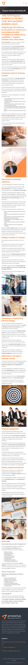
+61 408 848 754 (11, 647)
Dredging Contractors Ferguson (10, 580)
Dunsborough (18, 599)
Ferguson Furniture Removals (10, 578)
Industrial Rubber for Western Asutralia (12, 584)
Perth (23, 597)
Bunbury (7, 599)
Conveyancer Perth (8, 585)
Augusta (6, 601)
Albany (10, 601)
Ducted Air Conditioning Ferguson (11, 583)
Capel (16, 603)
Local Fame (19, 662)
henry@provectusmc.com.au (14, 651)
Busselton (12, 599)
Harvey (3, 603)
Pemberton (20, 601)
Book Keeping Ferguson (9, 581)
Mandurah (8, 603)
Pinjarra (12, 603)
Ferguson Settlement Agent (10, 579)
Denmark (15, 601)
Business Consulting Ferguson (8, 571)
